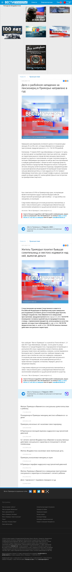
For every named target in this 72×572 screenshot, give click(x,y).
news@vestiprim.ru (59, 217)
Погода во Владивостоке (12, 6)
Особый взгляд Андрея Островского (46, 507)
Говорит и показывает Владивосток (45, 521)
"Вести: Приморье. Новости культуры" (11, 516)
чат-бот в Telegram (36, 217)
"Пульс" (4, 519)
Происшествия (35, 77)
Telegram (45, 227)
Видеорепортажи (47, 2)
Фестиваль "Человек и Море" (9, 521)
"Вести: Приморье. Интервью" (9, 514)
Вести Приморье (16, 2)
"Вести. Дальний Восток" (8, 512)
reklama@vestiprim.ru (43, 559)
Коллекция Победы (41, 516)
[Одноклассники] (65, 81)
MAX (51, 227)
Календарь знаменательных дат (45, 519)
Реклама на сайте (29, 559)
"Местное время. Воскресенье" (9, 509)
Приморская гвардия (42, 512)
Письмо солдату (41, 514)
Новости (34, 2)
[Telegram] (67, 81)
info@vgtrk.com (14, 546)
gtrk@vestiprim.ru (6, 555)
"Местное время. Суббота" (8, 507)
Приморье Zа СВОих (42, 509)
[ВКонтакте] (64, 81)
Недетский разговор (7, 524)
